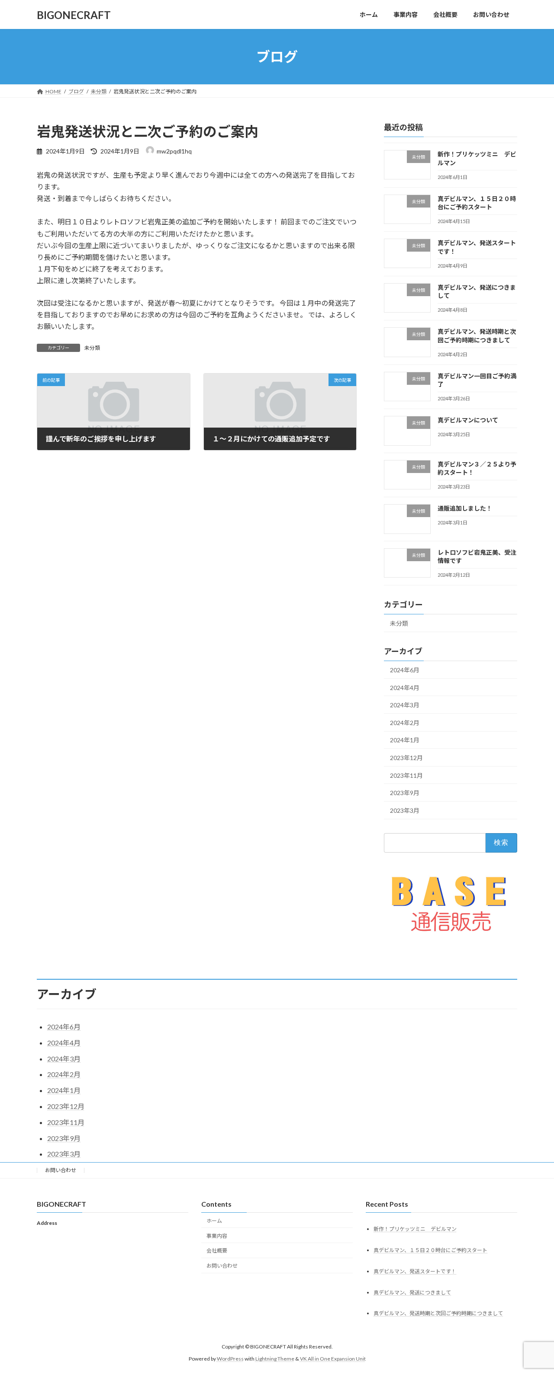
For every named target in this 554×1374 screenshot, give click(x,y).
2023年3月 (404, 810)
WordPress (230, 1359)
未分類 (92, 348)
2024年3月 (404, 705)
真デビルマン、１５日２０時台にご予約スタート (430, 1250)
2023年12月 (406, 757)
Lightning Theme (274, 1359)
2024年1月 (404, 740)
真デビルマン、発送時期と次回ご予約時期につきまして (438, 1313)
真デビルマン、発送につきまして (412, 1292)
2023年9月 (404, 792)
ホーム (214, 1220)
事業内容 (216, 1236)
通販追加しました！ (465, 508)
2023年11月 (406, 775)
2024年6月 (404, 670)
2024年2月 (404, 722)
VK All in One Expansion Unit (333, 1359)
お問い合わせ (60, 1170)
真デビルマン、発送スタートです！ (415, 1271)
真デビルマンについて (468, 420)
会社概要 (216, 1251)
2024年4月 (404, 687)
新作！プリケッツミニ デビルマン (415, 1229)
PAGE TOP (532, 1324)
